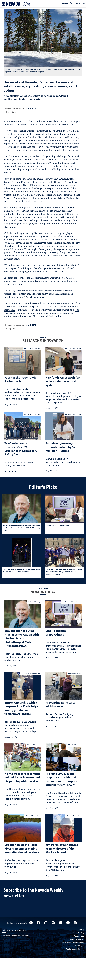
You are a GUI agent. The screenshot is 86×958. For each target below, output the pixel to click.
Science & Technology (33, 816)
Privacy (81, 930)
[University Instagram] (68, 922)
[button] (80, 3)
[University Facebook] (38, 922)
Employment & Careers (75, 949)
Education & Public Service (72, 602)
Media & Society (35, 602)
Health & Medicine (75, 673)
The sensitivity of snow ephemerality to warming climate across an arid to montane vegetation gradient (41, 313)
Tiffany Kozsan (11, 112)
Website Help (78, 933)
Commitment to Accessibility (72, 943)
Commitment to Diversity (74, 939)
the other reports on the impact (40, 191)
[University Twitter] (31, 922)
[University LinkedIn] (75, 922)
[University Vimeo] (53, 922)
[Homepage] (15, 3)
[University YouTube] (45, 922)
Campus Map (79, 936)
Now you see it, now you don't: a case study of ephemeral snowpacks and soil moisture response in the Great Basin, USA (42, 306)
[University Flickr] (60, 922)
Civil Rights (79, 946)
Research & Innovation (14, 108)
